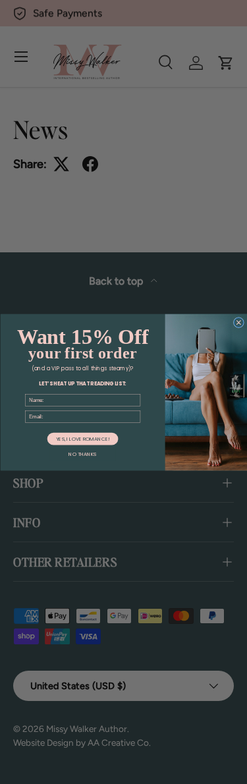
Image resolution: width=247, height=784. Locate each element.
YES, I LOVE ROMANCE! (82, 438)
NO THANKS (82, 454)
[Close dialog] (238, 322)
